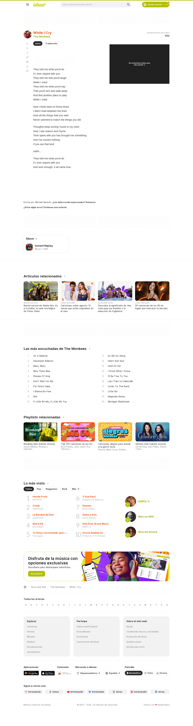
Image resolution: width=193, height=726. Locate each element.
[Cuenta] (166, 4)
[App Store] (48, 673)
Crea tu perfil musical (87, 626)
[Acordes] (27, 57)
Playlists (31, 642)
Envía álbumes (83, 631)
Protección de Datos (136, 636)
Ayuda (129, 626)
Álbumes (31, 636)
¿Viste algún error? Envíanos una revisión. (45, 207)
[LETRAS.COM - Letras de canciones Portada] (40, 4)
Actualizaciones (34, 647)
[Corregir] (27, 66)
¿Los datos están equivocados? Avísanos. (74, 202)
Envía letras (82, 636)
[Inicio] (25, 587)
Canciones (32, 626)
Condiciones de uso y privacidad (142, 631)
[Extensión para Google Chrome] (64, 673)
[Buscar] (128, 4)
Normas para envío (135, 647)
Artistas (30, 631)
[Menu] (28, 4)
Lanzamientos (33, 652)
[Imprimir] (27, 62)
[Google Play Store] (31, 673)
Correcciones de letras (88, 642)
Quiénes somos (133, 642)
